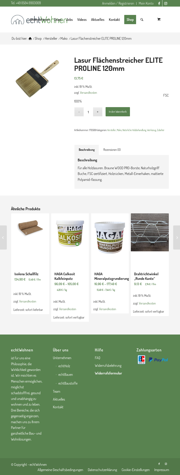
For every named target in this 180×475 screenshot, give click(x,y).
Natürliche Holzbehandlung (134, 130)
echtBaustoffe (67, 383)
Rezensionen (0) (112, 149)
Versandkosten (88, 92)
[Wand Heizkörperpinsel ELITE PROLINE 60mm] (176, 237)
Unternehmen (62, 358)
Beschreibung (87, 149)
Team (56, 391)
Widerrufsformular (108, 373)
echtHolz (64, 366)
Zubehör (160, 130)
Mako (119, 130)
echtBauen (65, 374)
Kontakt (58, 407)
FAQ (97, 358)
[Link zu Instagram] (165, 3)
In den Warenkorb (118, 111)
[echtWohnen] (30, 38)
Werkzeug (151, 130)
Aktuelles (59, 399)
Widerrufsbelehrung (108, 365)
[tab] (86, 150)
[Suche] (142, 19)
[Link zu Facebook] (159, 3)
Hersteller (111, 130)
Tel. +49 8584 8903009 (26, 3)
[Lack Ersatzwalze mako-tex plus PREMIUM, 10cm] (3, 237)
